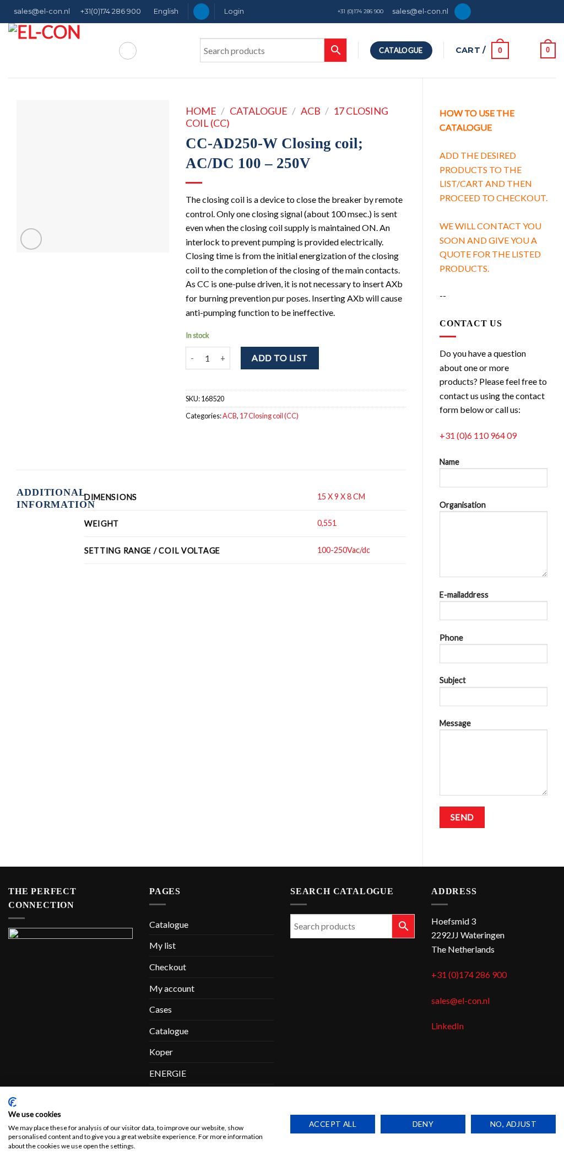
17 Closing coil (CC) (269, 415)
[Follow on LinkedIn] (201, 11)
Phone (451, 637)
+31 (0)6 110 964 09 (478, 435)
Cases (160, 1009)
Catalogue (259, 111)
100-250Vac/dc (343, 550)
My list (162, 945)
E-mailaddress (464, 594)
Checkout (167, 966)
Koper (161, 1051)
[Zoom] (31, 239)
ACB (311, 111)
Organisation (463, 504)
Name (449, 461)
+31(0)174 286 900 (110, 11)
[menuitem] (164, 11)
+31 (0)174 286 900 (360, 11)
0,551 (327, 523)
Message (455, 723)
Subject (453, 680)
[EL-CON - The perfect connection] (54, 50)
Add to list (279, 357)
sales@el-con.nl (42, 11)
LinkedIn (447, 1025)
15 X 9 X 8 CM (341, 496)
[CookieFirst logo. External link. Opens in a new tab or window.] (12, 1102)
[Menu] (128, 51)
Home (201, 111)
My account (171, 988)
